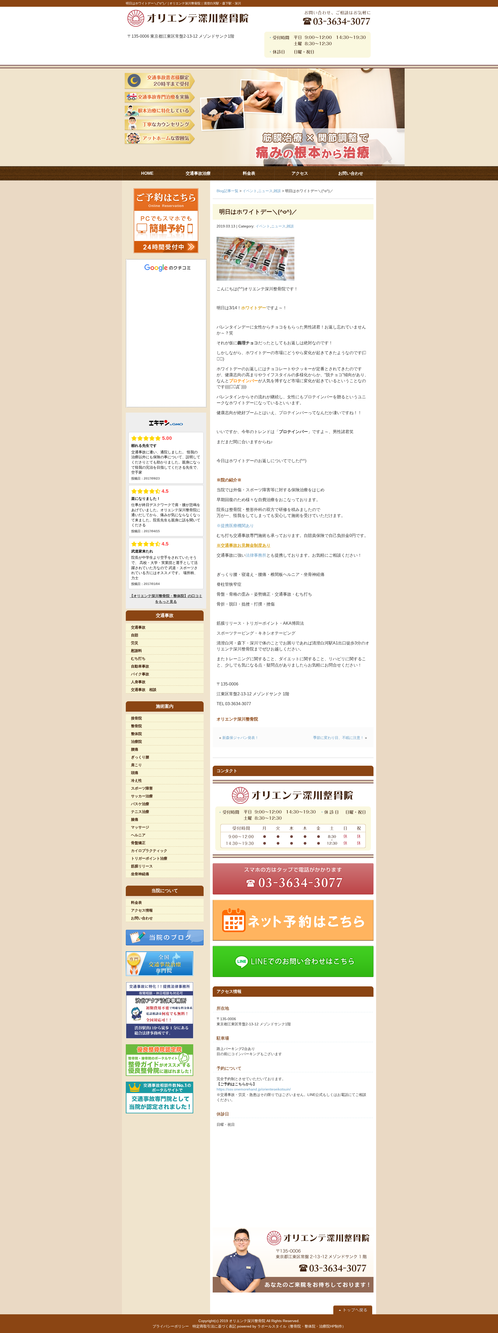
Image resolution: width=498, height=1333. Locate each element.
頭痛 (134, 773)
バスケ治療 (140, 804)
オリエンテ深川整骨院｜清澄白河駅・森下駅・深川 (205, 3)
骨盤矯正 (138, 843)
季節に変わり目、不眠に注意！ (338, 738)
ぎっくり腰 (140, 757)
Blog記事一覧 (227, 191)
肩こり (136, 765)
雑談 (277, 191)
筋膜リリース (142, 866)
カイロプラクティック (149, 851)
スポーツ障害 (142, 788)
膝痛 (134, 819)
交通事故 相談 (143, 690)
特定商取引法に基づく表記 (214, 1326)
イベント (250, 191)
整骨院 (136, 726)
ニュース (265, 191)
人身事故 (138, 682)
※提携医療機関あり (235, 525)
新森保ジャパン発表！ (240, 738)
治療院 (136, 741)
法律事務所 (256, 555)
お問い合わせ (142, 918)
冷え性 (136, 780)
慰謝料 (136, 651)
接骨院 (136, 718)
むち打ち (138, 658)
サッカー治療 (142, 796)
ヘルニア (138, 835)
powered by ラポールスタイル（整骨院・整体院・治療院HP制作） (291, 1326)
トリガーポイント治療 (149, 858)
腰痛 (134, 749)
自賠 (134, 635)
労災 (134, 643)
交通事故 (138, 627)
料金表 (136, 902)
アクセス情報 (142, 910)
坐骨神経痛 (140, 874)
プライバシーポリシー (171, 1326)
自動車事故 (140, 666)
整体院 (136, 734)
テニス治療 (140, 812)
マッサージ (140, 827)
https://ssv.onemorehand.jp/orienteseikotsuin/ (254, 1089)
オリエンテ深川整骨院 (247, 1321)
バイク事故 (140, 674)
